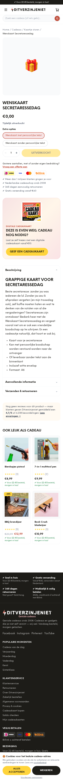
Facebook (9, 633)
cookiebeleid (40, 763)
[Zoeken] (57, 18)
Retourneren (9, 688)
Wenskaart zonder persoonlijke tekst (25, 143)
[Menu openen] (6, 9)
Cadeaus (16, 30)
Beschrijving (31, 270)
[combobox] (31, 18)
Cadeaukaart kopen (13, 711)
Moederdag (9, 656)
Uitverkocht (41, 153)
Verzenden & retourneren (31, 391)
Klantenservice (11, 683)
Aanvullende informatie (31, 382)
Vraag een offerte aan (15, 167)
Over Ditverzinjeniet (14, 692)
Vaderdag (8, 661)
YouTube (49, 633)
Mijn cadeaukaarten (14, 720)
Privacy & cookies (12, 706)
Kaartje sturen (31, 30)
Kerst (5, 665)
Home (6, 30)
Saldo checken (11, 715)
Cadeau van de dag (13, 647)
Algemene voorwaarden (16, 702)
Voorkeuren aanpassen (31, 777)
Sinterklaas (9, 670)
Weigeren (46, 770)
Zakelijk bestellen (12, 697)
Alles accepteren (17, 770)
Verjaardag (9, 652)
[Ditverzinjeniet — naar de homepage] (28, 9)
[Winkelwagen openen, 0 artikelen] (57, 9)
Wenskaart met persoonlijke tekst (23, 135)
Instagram (23, 633)
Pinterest (37, 633)
